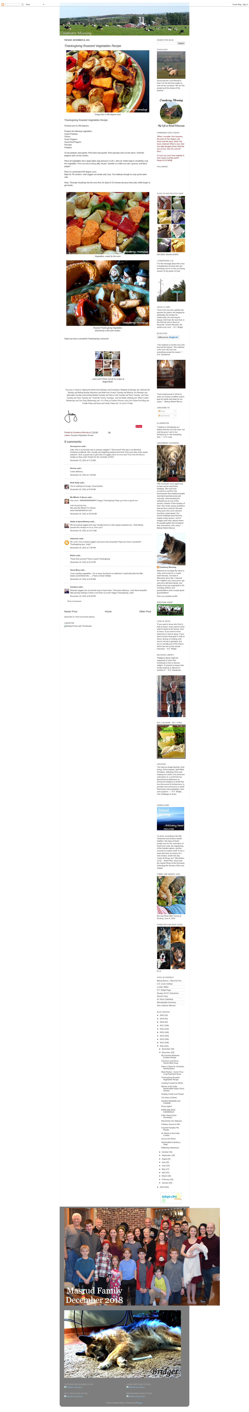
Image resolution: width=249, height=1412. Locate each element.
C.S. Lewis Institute (165, 984)
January (165, 1183)
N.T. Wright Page (164, 990)
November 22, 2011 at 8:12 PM (83, 562)
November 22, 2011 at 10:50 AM (83, 514)
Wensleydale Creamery (166, 1002)
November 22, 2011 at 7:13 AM (83, 460)
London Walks (162, 987)
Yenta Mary (75, 570)
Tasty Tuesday (135, 395)
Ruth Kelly (74, 483)
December (166, 1049)
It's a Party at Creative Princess (113, 401)
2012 (162, 1043)
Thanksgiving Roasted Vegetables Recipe (170, 1079)
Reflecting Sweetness (170, 1148)
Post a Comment (74, 601)
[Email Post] (109, 432)
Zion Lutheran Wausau (166, 1006)
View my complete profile (167, 596)
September (166, 1155)
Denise (73, 468)
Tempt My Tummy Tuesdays (103, 398)
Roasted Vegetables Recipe (82, 435)
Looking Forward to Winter (172, 1083)
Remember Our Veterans (171, 1121)
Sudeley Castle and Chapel (172, 1094)
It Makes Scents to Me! (170, 1124)
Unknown (74, 539)
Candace (74, 587)
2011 (162, 1046)
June (164, 1166)
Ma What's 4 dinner (78, 497)
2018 (162, 1022)
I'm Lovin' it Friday (126, 403)
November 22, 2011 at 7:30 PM (83, 548)
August (165, 1159)
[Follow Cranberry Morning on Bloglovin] (168, 338)
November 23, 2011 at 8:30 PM (83, 596)
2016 (162, 1029)
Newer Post (70, 611)
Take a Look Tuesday (117, 395)
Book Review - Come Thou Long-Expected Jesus (172, 1073)
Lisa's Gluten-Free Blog (137, 401)
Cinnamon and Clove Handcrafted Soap (170, 1062)
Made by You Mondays (135, 393)
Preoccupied (166, 1106)
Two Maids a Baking (125, 398)
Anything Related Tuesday (95, 395)
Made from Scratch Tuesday (112, 393)
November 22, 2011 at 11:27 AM (83, 531)
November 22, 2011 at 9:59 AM (83, 489)
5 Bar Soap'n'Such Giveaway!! (169, 1116)
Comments (165, 416)
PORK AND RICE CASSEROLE (168, 1111)
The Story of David (169, 1098)
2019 (162, 1019)
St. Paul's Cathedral (165, 999)
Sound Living (162, 996)
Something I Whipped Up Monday (123, 390)
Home (108, 611)
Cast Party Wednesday (87, 401)
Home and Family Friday (105, 403)
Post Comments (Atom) (85, 617)
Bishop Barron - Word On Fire (169, 981)
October (165, 1152)
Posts (162, 411)
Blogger (139, 1403)
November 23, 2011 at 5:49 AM (83, 579)
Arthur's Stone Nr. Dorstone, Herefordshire (172, 1068)
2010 (162, 1187)
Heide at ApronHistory (80, 522)
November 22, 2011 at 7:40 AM (83, 475)
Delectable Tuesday (74, 395)
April (164, 1173)
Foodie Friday (87, 403)
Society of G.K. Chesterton (168, 993)
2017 (162, 1026)
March (165, 1176)
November (166, 1052)
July (164, 1162)
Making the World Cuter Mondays (94, 390)
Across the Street (168, 1139)
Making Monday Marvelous (88, 393)
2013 (162, 1039)
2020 (162, 1015)
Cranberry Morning (168, 567)
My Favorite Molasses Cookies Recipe (170, 1056)
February (166, 1179)
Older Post (145, 611)
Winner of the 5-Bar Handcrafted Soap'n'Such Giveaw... (172, 1089)
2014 (162, 1036)
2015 (162, 1032)
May (164, 1169)
